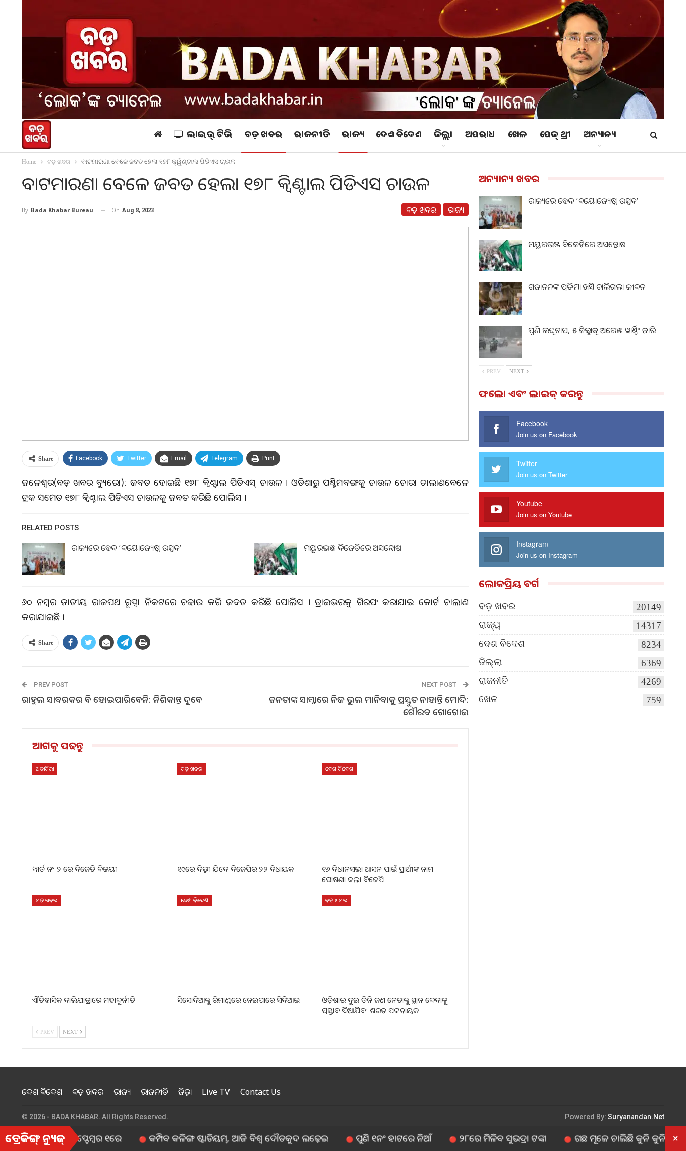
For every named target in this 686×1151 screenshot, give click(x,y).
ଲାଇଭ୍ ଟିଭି (210, 135)
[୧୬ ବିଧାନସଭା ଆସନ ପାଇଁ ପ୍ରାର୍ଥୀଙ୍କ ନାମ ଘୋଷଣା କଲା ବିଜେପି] (390, 810)
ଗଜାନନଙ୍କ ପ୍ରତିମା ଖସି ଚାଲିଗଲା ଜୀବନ (586, 286)
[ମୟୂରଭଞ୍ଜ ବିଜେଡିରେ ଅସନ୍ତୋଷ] (275, 559)
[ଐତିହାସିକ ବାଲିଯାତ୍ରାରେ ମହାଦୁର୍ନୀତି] (100, 942)
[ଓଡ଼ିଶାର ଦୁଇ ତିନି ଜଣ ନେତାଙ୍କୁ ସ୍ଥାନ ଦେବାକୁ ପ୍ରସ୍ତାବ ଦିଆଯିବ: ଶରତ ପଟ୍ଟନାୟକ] (390, 942)
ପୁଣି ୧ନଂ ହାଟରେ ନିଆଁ (364, 1138)
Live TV (216, 1091)
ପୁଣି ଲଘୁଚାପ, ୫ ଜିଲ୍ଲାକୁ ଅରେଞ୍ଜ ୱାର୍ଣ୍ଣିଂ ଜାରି (592, 330)
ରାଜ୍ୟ (353, 135)
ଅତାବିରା (45, 768)
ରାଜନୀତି (312, 135)
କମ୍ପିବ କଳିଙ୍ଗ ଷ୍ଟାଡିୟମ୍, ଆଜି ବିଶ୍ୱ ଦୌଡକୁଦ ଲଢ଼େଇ (209, 1138)
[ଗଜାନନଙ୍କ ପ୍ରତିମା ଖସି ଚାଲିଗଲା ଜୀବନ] (500, 298)
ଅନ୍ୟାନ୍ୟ (600, 135)
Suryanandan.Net (636, 1117)
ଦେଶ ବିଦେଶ (399, 135)
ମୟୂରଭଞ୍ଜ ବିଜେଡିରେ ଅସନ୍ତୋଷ (352, 547)
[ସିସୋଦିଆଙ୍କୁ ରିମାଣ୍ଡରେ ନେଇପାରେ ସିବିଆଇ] (245, 942)
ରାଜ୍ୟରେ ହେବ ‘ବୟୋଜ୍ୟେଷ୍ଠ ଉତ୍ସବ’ (126, 547)
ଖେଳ (518, 135)
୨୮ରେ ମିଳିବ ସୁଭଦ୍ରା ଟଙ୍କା (473, 1138)
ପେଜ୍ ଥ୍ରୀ (555, 135)
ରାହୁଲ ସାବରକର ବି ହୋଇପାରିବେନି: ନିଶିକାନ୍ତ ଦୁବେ (112, 699)
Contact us (260, 1091)
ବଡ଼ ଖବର (264, 135)
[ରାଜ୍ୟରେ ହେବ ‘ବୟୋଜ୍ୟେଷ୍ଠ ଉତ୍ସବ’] (43, 559)
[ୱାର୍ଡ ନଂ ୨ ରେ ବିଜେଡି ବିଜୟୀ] (100, 810)
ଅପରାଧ (480, 135)
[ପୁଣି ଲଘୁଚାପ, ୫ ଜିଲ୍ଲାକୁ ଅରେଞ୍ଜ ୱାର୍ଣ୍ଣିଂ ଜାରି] (500, 342)
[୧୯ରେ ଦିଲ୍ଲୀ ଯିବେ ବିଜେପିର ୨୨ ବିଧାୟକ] (245, 810)
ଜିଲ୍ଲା (443, 135)
